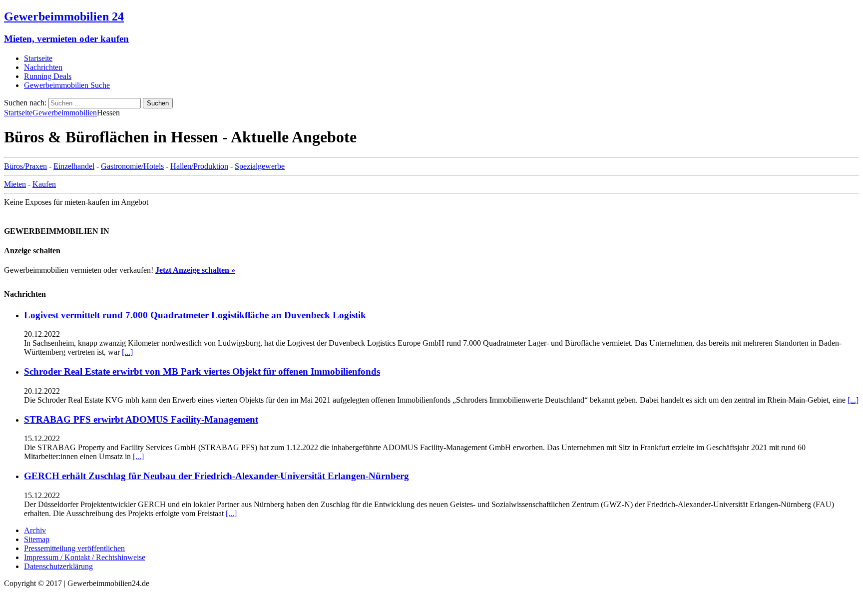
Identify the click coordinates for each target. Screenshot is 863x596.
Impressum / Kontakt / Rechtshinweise (84, 557)
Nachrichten (43, 67)
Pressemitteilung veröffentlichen (74, 548)
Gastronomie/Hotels (132, 166)
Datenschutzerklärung (58, 566)
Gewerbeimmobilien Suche (67, 85)
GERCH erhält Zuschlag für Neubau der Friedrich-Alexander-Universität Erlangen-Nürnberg (216, 476)
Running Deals (47, 76)
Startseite (38, 58)
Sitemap (36, 539)
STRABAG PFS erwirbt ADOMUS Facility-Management (141, 419)
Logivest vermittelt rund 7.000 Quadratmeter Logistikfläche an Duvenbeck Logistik (195, 315)
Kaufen (44, 184)
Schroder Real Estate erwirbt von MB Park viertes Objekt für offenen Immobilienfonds (202, 371)
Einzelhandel (73, 166)
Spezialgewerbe (260, 166)
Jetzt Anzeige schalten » (195, 270)
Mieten (15, 184)
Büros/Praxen (25, 166)
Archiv (35, 530)
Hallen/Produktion (199, 166)
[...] (127, 352)
